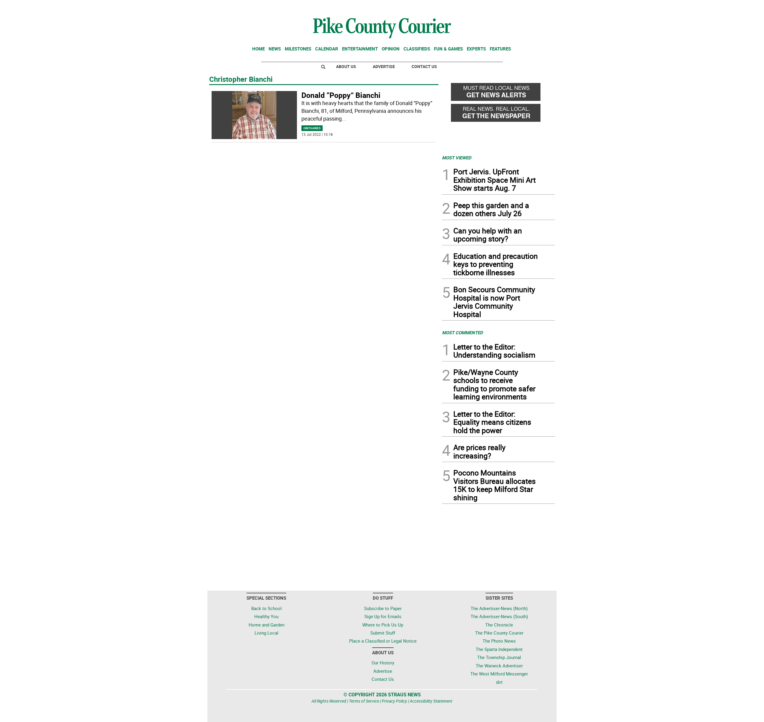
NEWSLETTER (506, 6)
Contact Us (424, 66)
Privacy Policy (394, 701)
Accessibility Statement (431, 701)
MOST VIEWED (456, 158)
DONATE (540, 6)
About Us (346, 66)
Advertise (384, 66)
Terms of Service (364, 701)
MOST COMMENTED (462, 332)
